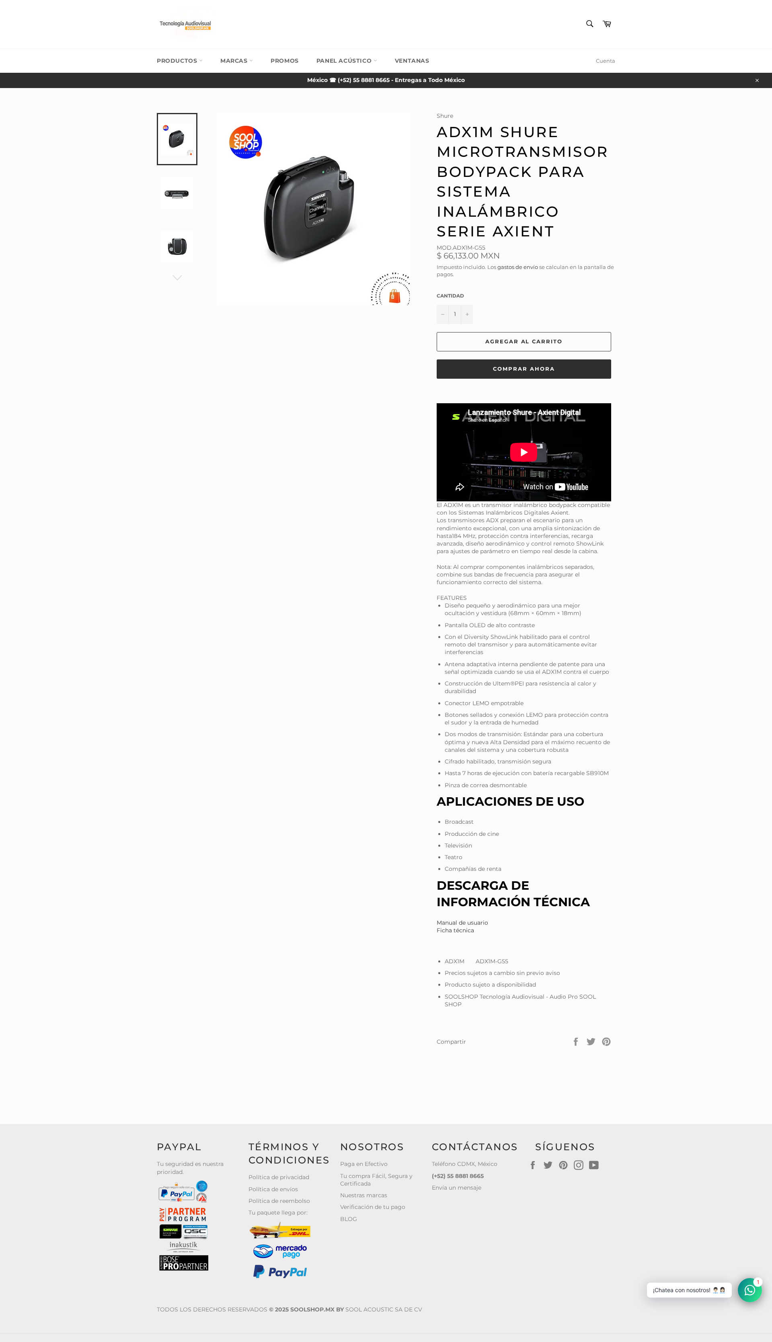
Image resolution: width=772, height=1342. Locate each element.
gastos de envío (517, 267)
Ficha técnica (455, 930)
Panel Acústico (345, 60)
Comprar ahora (523, 368)
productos (178, 60)
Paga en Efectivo (364, 1164)
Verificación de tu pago (372, 1207)
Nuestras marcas (363, 1195)
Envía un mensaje (456, 1187)
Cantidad (450, 296)
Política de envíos (273, 1189)
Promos (285, 60)
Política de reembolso (279, 1201)
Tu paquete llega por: (278, 1212)
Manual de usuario (462, 922)
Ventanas (412, 60)
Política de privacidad (278, 1177)
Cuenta (605, 60)
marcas (234, 60)
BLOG (348, 1219)
